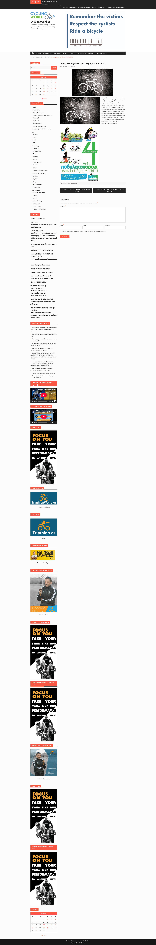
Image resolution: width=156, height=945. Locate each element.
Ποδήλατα (36, 148)
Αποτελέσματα (37, 184)
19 (51, 88)
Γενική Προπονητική (39, 192)
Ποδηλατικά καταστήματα (40, 170)
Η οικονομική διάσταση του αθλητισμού (43, 376)
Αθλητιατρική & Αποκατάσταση (42, 129)
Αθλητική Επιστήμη (83, 7)
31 (44, 94)
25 (47, 91)
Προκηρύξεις (36, 187)
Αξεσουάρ (36, 156)
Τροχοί (35, 154)
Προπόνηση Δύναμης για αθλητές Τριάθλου (44, 343)
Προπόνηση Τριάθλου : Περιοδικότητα (43, 334)
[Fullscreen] (55, 401)
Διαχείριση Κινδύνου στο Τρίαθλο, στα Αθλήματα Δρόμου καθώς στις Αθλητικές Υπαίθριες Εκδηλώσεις (42, 363)
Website (107, 225)
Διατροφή (36, 118)
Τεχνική (35, 195)
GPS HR (35, 165)
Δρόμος (35, 134)
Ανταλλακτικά (37, 151)
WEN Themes (82, 943)
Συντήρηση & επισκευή (39, 173)
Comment (62, 206)
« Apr (42, 98)
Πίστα (34, 137)
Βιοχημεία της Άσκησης (39, 126)
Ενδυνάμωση (36, 204)
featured (74, 183)
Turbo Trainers (37, 162)
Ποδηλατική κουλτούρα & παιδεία (42, 115)
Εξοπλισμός (101, 7)
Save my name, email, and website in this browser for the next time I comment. (84, 231)
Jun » (45, 98)
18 (47, 88)
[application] (43, 395)
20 (55, 88)
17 (44, 88)
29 (36, 94)
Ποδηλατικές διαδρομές (40, 209)
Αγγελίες (35, 179)
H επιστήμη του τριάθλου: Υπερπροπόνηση (44, 339)
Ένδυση (35, 159)
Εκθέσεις (35, 176)
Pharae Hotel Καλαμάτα (38, 373)
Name (61, 225)
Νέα (93, 7)
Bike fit (35, 198)
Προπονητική (119, 7)
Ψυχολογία (36, 120)
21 (32, 91)
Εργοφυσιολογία (37, 123)
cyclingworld (72, 66)
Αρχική (65, 7)
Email (84, 225)
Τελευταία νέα (72, 7)
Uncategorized (66, 183)
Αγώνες (110, 7)
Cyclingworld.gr (40, 21)
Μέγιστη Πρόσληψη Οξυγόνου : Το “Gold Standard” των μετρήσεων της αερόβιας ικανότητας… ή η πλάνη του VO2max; (42, 355)
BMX (34, 143)
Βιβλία (35, 168)
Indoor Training (37, 201)
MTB (34, 140)
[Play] (32, 401)
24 (44, 91)
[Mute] (52, 401)
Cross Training (37, 206)
